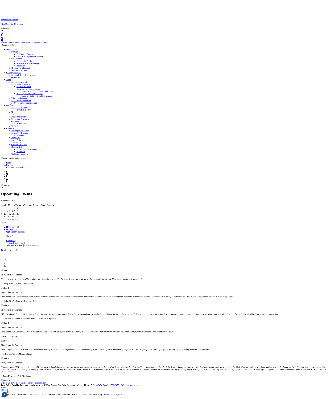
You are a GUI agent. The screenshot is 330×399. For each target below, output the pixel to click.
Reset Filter (10, 240)
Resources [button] (10, 128)
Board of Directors (19, 117)
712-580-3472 (113, 385)
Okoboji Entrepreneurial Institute (29, 56)
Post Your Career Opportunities (24, 103)
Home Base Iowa (23, 87)
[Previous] (1, 200)
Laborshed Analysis (19, 82)
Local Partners (17, 140)
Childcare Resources (19, 154)
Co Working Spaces (24, 54)
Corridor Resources (19, 145)
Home (3, 387)
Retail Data (15, 126)
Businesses (20, 151)
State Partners (16, 142)
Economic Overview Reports (23, 75)
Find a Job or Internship (21, 100)
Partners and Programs (20, 84)
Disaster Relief (17, 147)
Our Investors (16, 121)
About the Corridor (19, 107)
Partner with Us (22, 124)
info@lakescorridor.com (129, 385)
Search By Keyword (14, 245)
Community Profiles (24, 61)
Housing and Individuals (26, 149)
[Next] (14, 200)
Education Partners (19, 98)
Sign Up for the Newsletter (12, 24)
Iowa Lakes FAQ (23, 110)
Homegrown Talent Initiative (28, 89)
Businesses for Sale (19, 70)
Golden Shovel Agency (112, 394)
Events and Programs (20, 119)
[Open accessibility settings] (4, 394)
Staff (13, 114)
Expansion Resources (20, 133)
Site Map (4, 390)
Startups (14, 52)
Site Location (16, 59)
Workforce (15, 138)
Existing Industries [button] (13, 73)
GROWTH (16, 77)
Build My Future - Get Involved (29, 93)
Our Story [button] (10, 105)
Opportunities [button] (11, 49)
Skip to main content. (9, 20)
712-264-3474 (97, 385)
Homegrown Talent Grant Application (37, 91)
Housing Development (20, 68)
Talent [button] (8, 80)
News (13, 112)
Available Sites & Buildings (27, 63)
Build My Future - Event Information (37, 96)
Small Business (17, 135)
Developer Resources (20, 131)
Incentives (20, 66)
